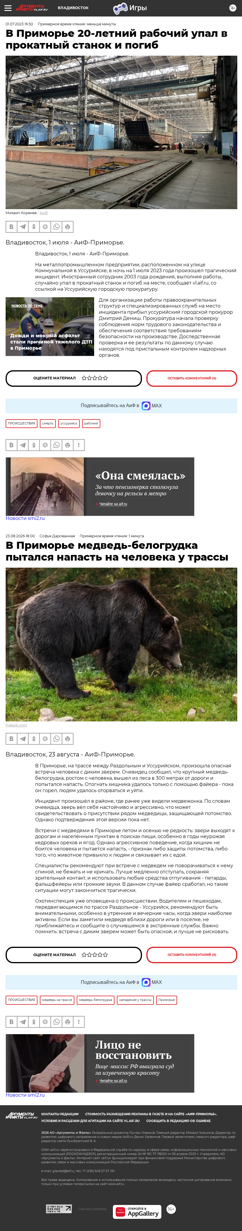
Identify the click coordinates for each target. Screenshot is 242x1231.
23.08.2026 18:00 (20, 536)
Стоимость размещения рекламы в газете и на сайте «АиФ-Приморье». (151, 1114)
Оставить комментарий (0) (192, 378)
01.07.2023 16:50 (19, 24)
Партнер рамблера (92, 1209)
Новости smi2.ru (25, 518)
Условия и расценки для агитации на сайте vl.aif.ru (90, 1121)
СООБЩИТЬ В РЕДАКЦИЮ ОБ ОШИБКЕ (178, 1121)
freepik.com (16, 725)
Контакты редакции (60, 1114)
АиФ (44, 213)
